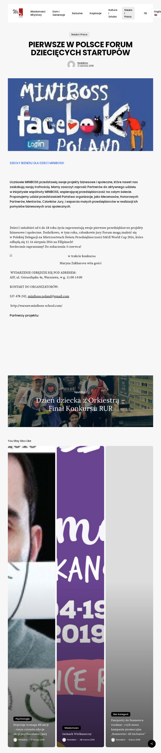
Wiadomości (71, 728)
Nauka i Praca (79, 34)
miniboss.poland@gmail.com (48, 296)
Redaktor (83, 63)
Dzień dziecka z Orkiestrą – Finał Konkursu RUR (80, 401)
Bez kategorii (120, 714)
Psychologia (23, 718)
